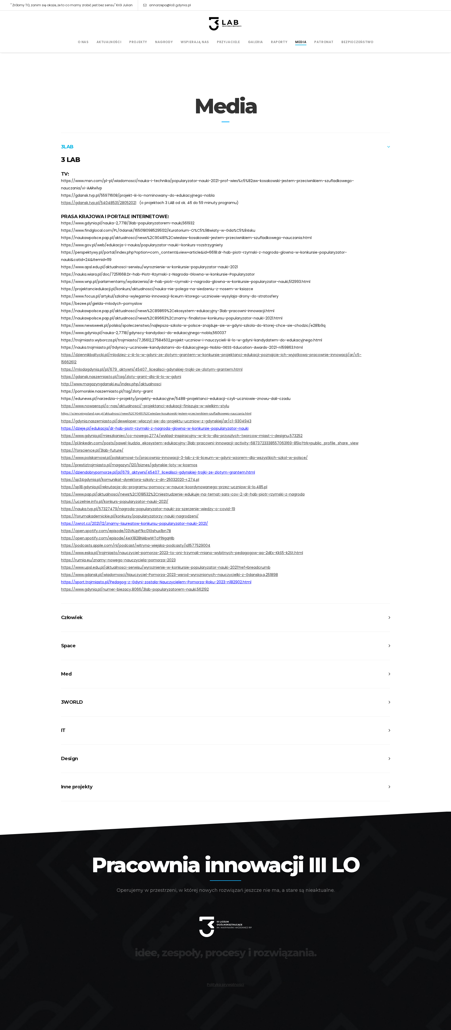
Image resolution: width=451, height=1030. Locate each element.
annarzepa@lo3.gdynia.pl (170, 5)
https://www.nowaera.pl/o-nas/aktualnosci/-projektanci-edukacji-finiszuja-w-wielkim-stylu (145, 406)
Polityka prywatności (225, 984)
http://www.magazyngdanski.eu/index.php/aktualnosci (111, 384)
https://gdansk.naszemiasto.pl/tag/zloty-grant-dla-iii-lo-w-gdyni (121, 376)
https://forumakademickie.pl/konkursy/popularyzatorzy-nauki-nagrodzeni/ (130, 516)
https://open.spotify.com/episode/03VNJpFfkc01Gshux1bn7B (116, 530)
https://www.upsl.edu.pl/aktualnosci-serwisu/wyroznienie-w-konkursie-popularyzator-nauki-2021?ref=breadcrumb (165, 567)
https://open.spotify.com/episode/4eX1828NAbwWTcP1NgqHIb (117, 538)
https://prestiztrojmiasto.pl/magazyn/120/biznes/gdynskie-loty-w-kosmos (129, 465)
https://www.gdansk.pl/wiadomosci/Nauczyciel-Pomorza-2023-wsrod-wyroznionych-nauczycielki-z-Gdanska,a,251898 (169, 574)
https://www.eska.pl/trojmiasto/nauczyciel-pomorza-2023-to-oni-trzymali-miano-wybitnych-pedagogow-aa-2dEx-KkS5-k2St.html (182, 552)
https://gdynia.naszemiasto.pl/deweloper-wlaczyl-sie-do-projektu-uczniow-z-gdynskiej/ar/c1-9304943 (156, 421)
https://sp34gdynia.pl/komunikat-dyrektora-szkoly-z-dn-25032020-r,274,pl (130, 479)
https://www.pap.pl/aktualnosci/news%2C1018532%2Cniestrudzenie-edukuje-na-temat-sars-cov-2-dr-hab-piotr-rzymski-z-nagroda (183, 494)
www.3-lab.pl (225, 966)
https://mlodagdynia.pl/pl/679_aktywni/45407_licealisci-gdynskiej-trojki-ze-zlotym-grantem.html (151, 369)
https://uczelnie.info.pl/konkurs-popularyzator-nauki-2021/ (114, 501)
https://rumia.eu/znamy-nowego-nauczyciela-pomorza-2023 (118, 560)
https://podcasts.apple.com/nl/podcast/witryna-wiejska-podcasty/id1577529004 (135, 545)
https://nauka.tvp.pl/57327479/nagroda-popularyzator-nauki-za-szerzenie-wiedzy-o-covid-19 (148, 508)
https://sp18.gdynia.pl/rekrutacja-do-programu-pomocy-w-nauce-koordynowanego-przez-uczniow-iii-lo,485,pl (164, 487)
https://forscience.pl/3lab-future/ (92, 450)
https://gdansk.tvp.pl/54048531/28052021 (98, 202)
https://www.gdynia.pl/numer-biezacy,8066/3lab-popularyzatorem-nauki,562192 (135, 589)
